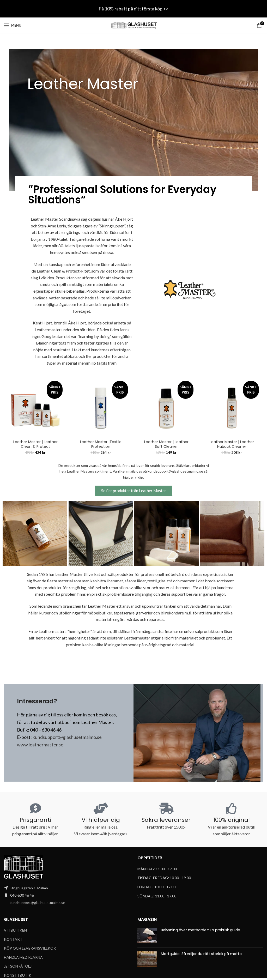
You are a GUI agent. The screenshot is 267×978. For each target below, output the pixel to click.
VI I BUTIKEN (15, 930)
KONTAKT (13, 939)
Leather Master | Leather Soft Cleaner (166, 444)
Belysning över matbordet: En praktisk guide (200, 930)
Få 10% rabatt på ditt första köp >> (133, 8)
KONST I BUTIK (17, 975)
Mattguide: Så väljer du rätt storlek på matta (201, 953)
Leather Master (82, 83)
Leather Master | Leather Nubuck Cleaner (232, 444)
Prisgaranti (35, 820)
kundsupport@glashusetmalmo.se (175, 471)
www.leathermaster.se (40, 744)
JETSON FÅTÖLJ (18, 966)
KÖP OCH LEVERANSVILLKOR (30, 948)
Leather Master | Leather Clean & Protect (35, 444)
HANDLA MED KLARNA (23, 957)
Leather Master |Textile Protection (101, 444)
